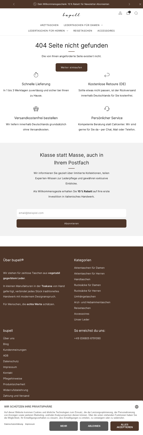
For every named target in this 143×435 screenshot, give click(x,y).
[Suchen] (136, 13)
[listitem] (78, 4)
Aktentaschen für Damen (89, 267)
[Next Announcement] (129, 4)
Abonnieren (71, 223)
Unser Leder (81, 319)
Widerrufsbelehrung (15, 390)
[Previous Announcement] (14, 4)
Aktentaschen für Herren (89, 273)
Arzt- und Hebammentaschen (92, 302)
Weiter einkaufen (71, 67)
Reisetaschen (82, 30)
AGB (5, 355)
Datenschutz (11, 361)
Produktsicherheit (14, 384)
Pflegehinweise (12, 378)
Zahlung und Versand (16, 395)
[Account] (120, 13)
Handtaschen (82, 279)
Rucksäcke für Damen (87, 285)
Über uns (8, 338)
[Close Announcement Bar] (140, 4)
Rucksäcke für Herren (87, 290)
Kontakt (7, 372)
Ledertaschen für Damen (82, 25)
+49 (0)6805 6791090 (87, 338)
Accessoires (106, 30)
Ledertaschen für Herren (46, 30)
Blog (6, 344)
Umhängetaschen (85, 296)
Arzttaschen (49, 25)
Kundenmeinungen (15, 349)
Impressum (10, 367)
